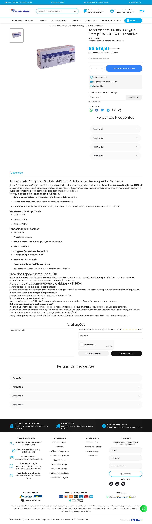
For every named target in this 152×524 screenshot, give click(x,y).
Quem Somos (59, 460)
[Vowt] (131, 519)
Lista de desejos (92, 451)
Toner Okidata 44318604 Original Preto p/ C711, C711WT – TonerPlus (78, 26)
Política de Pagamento (59, 451)
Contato (59, 447)
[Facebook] (123, 484)
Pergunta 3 (98, 147)
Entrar (117, 12)
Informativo (92, 455)
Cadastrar (127, 12)
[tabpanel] (76, 248)
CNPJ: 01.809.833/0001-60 (79, 520)
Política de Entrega (59, 469)
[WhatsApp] (117, 484)
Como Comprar (59, 442)
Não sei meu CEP (94, 101)
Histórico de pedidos (92, 447)
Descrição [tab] (17, 172)
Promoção (135, 20)
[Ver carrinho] (140, 11)
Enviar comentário (126, 353)
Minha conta (92, 442)
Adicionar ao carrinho (124, 68)
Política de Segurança (59, 455)
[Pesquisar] (75, 11)
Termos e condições (59, 477)
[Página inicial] (20, 11)
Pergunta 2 (98, 138)
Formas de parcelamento (99, 58)
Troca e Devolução (59, 464)
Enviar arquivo (95, 353)
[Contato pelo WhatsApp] (143, 508)
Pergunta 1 (98, 129)
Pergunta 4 (98, 155)
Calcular (135, 97)
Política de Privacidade (59, 473)
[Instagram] (111, 484)
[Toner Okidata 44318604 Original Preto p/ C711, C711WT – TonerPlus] (55, 59)
